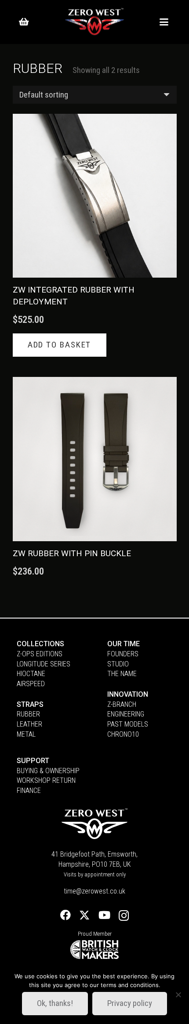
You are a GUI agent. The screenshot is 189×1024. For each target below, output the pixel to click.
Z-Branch (121, 704)
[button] (163, 22)
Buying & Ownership (48, 771)
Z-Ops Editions (39, 654)
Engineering (125, 714)
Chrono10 (123, 734)
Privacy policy (129, 1003)
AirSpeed (31, 684)
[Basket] (23, 22)
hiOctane (31, 673)
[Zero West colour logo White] (94, 22)
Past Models (127, 724)
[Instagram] (124, 916)
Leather (29, 724)
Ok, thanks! (55, 1003)
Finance (29, 790)
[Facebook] (65, 915)
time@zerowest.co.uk (94, 891)
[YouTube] (104, 915)
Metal (26, 734)
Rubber (28, 714)
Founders (122, 654)
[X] (84, 915)
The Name (122, 673)
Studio (118, 664)
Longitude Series (43, 664)
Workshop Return (46, 780)
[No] (178, 994)
